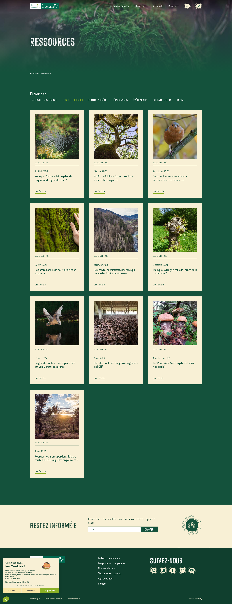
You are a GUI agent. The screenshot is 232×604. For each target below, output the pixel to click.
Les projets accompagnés (111, 563)
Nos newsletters (106, 568)
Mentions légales (35, 599)
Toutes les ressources (43, 100)
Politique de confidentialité (54, 599)
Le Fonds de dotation (120, 5)
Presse (180, 100)
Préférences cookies (74, 599)
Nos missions (141, 5)
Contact (102, 583)
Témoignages (120, 100)
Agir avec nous (106, 578)
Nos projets (158, 5)
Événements (140, 100)
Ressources (173, 5)
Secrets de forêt (73, 100)
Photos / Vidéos (97, 100)
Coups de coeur (162, 100)
